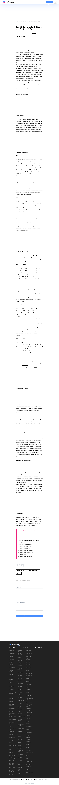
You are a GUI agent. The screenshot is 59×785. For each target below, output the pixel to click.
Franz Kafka (11, 774)
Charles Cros (11, 710)
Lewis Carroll (20, 760)
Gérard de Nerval (20, 666)
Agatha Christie (11, 651)
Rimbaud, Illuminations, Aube (25, 546)
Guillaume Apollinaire (21, 670)
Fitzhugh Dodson (12, 757)
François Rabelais (12, 767)
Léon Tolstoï (20, 757)
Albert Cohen (11, 662)
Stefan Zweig (28, 756)
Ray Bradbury (28, 723)
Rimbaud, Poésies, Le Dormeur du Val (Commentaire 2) (27, 553)
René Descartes (28, 729)
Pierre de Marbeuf (29, 712)
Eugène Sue (11, 752)
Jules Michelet (20, 739)
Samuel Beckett (28, 745)
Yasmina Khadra (29, 774)
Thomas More (28, 764)
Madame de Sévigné (21, 771)
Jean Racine (19, 711)
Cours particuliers (31, 2)
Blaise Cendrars (11, 699)
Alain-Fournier (11, 659)
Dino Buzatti (11, 734)
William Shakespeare (29, 772)
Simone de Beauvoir (29, 752)
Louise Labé (19, 766)
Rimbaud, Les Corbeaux (24, 534)
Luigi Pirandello (20, 767)
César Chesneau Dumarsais (11, 705)
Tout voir (26, 647)
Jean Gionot (19, 703)
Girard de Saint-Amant (20, 669)
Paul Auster (28, 686)
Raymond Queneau (29, 724)
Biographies (41, 779)
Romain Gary (28, 741)
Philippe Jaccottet (29, 702)
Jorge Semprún (20, 731)
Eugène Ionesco (11, 750)
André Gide (11, 676)
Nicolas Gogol (28, 678)
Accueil (18, 21)
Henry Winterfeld (20, 683)
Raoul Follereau (28, 721)
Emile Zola (11, 739)
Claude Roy (11, 721)
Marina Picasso (28, 656)
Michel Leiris (28, 665)
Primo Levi (28, 718)
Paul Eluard (28, 690)
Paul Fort (27, 692)
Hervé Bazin (20, 684)
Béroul (10, 696)
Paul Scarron (28, 693)
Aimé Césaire (11, 654)
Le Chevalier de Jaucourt (20, 751)
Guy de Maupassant (21, 673)
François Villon (11, 769)
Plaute (27, 716)
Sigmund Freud (28, 750)
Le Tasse (19, 752)
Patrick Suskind (28, 684)
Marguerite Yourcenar (29, 654)
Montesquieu (28, 672)
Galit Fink (19, 657)
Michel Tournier (28, 667)
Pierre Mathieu (28, 715)
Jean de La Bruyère (21, 700)
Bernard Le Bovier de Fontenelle (12, 693)
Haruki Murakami (20, 675)
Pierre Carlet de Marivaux (28, 706)
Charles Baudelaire (12, 708)
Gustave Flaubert (20, 672)
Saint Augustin (28, 742)
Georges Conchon (20, 663)
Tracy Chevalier (28, 766)
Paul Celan (28, 687)
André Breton (11, 674)
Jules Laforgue (20, 737)
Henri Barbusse (20, 677)
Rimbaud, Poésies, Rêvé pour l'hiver (26, 550)
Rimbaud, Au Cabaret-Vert (25, 538)
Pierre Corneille (28, 708)
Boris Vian (11, 702)
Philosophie (27, 779)
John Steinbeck (20, 730)
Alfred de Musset (12, 667)
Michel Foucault (28, 664)
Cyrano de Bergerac (12, 728)
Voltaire (27, 770)
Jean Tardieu (20, 714)
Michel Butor (28, 661)
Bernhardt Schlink (12, 695)
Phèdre (27, 701)
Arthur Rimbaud (20, 570)
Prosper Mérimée (29, 720)
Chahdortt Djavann (12, 706)
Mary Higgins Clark (29, 658)
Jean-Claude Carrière (21, 717)
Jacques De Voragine (21, 692)
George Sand (20, 660)
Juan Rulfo (19, 736)
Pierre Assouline (29, 704)
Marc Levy (19, 773)
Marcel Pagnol (28, 650)
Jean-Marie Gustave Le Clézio (21, 725)
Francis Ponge (11, 760)
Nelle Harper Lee (29, 675)
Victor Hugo (28, 769)
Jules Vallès (19, 742)
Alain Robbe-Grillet (12, 658)
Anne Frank (11, 679)
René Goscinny (28, 731)
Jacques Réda (20, 695)
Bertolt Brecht (11, 698)
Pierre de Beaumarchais (28, 710)
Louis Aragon (20, 762)
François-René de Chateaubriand (12, 771)
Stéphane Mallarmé (29, 760)
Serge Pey (27, 747)
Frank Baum (11, 773)
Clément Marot (11, 725)
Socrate (27, 753)
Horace (19, 687)
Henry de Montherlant (21, 681)
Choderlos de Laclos (12, 716)
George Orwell (20, 658)
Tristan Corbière (29, 767)
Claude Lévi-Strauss (12, 719)
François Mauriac (12, 765)
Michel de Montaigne (29, 662)
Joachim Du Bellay (21, 728)
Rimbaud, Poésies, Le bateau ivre (26, 556)
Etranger (10, 749)
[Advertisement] (29, 11)
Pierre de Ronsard (29, 713)
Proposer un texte (49, 2)
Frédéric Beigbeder (21, 651)
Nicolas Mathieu (29, 679)
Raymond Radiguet (29, 726)
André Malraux (11, 677)
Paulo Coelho (28, 697)
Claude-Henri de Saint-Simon (12, 723)
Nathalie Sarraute (29, 673)
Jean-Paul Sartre (20, 726)
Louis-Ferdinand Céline (20, 764)
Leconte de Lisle (20, 754)
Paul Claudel (28, 689)
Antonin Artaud (11, 686)
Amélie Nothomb (12, 673)
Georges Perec (20, 665)
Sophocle (27, 755)
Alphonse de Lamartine (11, 671)
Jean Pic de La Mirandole (20, 710)
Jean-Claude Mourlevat (20, 720)
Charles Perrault (12, 713)
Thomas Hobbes (28, 763)
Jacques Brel (20, 691)
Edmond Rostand (12, 735)
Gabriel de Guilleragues (20, 654)
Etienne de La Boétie (12, 745)
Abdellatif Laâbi (11, 650)
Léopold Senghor (20, 759)
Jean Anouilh (20, 697)
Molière (27, 670)
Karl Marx (19, 745)
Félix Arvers (11, 754)
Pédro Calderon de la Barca (29, 699)
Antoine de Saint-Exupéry (12, 684)
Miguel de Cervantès (29, 668)
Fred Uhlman (20, 650)
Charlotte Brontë (12, 714)
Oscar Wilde (28, 681)
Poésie (32, 21)
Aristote (10, 687)
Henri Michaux (20, 678)
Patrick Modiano (29, 683)
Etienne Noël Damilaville (11, 747)
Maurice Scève (28, 659)
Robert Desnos (28, 735)
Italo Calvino (20, 689)
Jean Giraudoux (20, 705)
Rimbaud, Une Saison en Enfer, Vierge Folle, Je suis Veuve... (29, 541)
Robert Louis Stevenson (28, 738)
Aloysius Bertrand (12, 668)
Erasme (10, 742)
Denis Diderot (11, 731)
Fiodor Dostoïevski (12, 755)
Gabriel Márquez (20, 655)
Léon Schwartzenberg (21, 755)
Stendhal (27, 758)
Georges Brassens (21, 662)
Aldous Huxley (11, 664)
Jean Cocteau (20, 698)
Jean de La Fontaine (21, 702)
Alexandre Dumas (12, 665)
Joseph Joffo (19, 734)
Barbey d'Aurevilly (12, 691)
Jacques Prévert (20, 694)
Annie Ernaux (11, 680)
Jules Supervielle (20, 740)
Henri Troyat (20, 680)
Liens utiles (43, 2)
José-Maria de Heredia (21, 733)
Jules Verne (19, 744)
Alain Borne (11, 656)
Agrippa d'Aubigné (12, 653)
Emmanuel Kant (11, 740)
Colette (10, 726)
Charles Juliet (11, 711)
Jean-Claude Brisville (21, 716)
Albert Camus (11, 661)
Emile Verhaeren (12, 737)
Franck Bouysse (11, 761)
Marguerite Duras (29, 653)
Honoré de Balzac (20, 686)
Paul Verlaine (28, 695)
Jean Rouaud (20, 713)
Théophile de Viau (29, 761)
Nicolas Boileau (28, 676)
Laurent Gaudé (20, 748)
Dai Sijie (10, 729)
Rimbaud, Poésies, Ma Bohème (26, 544)
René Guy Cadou (29, 732)
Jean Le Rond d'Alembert (20, 707)
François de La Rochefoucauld (11, 764)
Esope (10, 743)
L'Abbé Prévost (20, 747)
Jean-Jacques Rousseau (20, 722)
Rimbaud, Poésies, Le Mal (25, 548)
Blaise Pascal (11, 701)
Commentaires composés (16, 2)
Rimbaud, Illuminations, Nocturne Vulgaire (28, 536)
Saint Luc (27, 744)
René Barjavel (28, 727)
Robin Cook (28, 739)
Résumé (22, 779)
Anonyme (10, 682)
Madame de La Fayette (20, 770)
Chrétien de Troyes (12, 717)
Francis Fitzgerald (12, 758)
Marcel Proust (28, 651)
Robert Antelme (28, 734)
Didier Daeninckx (12, 732)
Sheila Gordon (28, 749)
